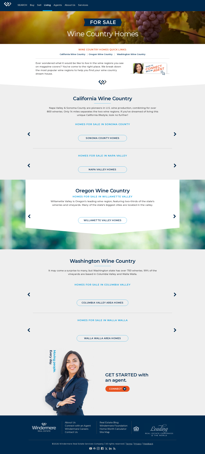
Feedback (148, 444)
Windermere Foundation (113, 425)
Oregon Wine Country (101, 54)
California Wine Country (72, 54)
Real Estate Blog (109, 422)
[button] (102, 138)
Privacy (137, 444)
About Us (70, 5)
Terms (129, 444)
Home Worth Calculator (113, 429)
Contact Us (71, 432)
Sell (39, 5)
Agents (58, 5)
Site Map (105, 432)
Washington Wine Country (131, 54)
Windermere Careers (76, 429)
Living (47, 5)
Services (83, 5)
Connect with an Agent (78, 425)
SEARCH (22, 5)
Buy (32, 5)
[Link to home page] (7, 5)
